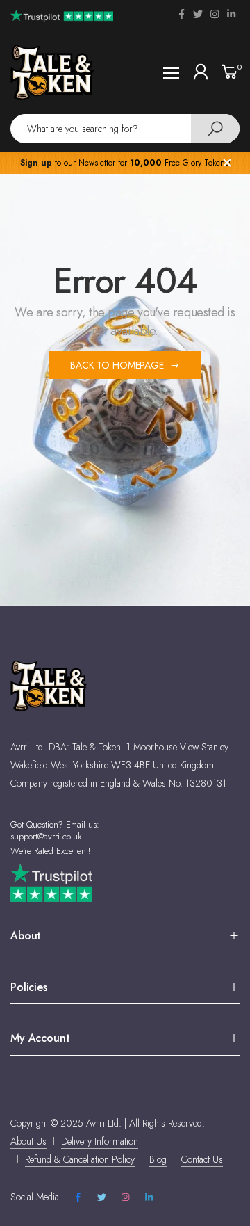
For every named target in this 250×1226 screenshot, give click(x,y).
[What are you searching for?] (215, 128)
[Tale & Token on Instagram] (214, 14)
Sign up (36, 162)
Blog (158, 1159)
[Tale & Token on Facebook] (181, 14)
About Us (28, 1141)
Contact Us (202, 1159)
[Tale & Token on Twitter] (198, 14)
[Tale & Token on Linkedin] (231, 14)
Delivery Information (99, 1141)
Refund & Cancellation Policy (80, 1159)
